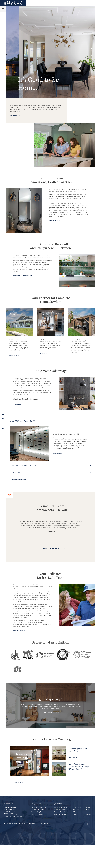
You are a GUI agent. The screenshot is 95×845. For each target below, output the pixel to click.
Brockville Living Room (37, 814)
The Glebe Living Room (37, 809)
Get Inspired (14, 115)
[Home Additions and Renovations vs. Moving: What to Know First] (71, 769)
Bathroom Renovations (60, 812)
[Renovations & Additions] (50, 332)
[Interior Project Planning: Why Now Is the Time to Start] (29, 765)
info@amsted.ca (17, 816)
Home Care (76, 809)
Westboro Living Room (37, 812)
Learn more (17, 404)
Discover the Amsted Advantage (23, 276)
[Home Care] (81, 334)
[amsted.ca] (13, 3)
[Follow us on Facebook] (3, 423)
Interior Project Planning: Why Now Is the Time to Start (25, 756)
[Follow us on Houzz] (3, 414)
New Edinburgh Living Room (39, 807)
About (88, 807)
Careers (88, 812)
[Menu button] (3, 9)
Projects (75, 814)
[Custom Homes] (19, 333)
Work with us (53, 220)
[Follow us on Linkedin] (3, 428)
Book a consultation (83, 3)
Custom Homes (77, 807)
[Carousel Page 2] (91, 50)
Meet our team (18, 630)
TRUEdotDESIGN (34, 823)
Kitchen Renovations (60, 809)
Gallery (75, 812)
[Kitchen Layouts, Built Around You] (71, 753)
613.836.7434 (7, 816)
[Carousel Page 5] (91, 55)
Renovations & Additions (61, 807)
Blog (87, 809)
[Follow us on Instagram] (3, 419)
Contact (88, 814)
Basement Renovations (60, 814)
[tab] (50, 421)
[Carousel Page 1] (91, 48)
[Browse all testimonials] (50, 549)
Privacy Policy (44, 823)
